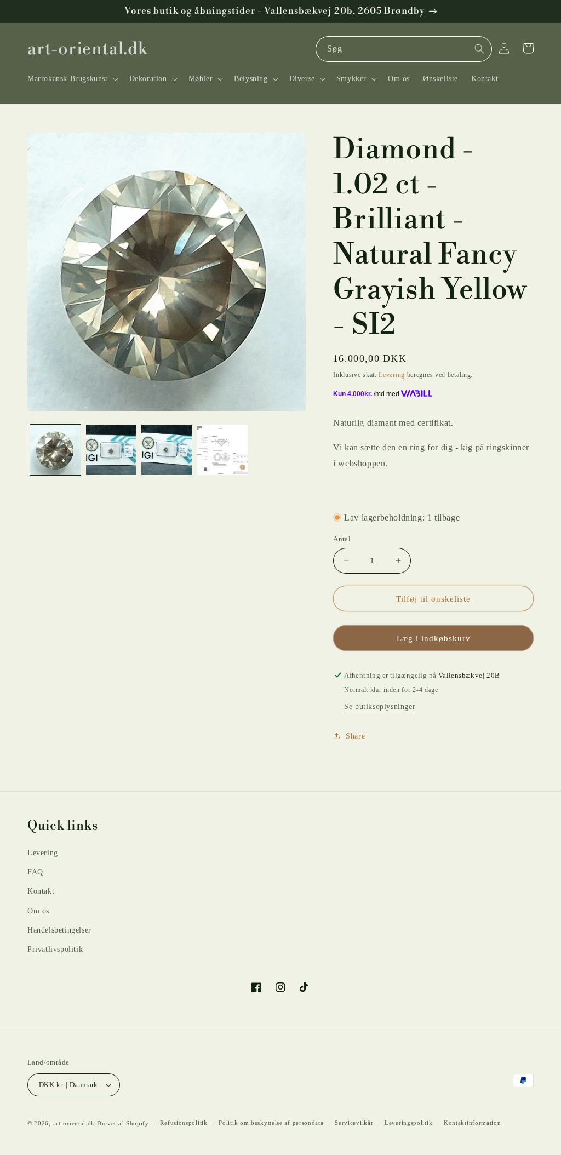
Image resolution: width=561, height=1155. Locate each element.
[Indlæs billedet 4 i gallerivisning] (222, 450)
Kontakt (40, 891)
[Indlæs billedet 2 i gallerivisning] (111, 450)
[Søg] (479, 49)
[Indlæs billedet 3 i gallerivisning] (166, 450)
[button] (72, 78)
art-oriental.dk (74, 1123)
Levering (392, 375)
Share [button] (355, 736)
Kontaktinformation (472, 1122)
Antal (342, 539)
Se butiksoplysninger (379, 706)
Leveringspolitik (408, 1122)
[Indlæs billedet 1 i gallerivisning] (55, 450)
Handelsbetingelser (59, 930)
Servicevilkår (354, 1122)
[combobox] (403, 49)
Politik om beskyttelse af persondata (271, 1122)
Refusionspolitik (183, 1122)
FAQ (35, 872)
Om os (38, 911)
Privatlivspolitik (55, 949)
